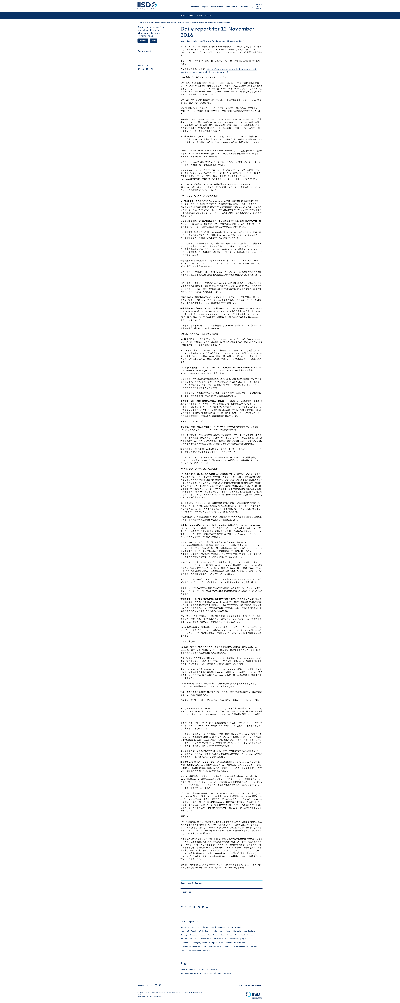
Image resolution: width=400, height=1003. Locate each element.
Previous (142, 40)
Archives (195, 7)
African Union (205, 939)
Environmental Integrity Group (194, 942)
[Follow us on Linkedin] (156, 985)
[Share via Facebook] (143, 69)
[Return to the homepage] (147, 6)
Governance (202, 969)
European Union (216, 942)
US (196, 939)
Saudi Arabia (213, 935)
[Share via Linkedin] (147, 69)
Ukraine (184, 939)
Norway (184, 935)
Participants (231, 7)
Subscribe (259, 4)
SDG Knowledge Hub (253, 985)
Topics (205, 7)
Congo (238, 927)
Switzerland (240, 935)
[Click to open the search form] (251, 7)
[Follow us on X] (147, 985)
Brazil (213, 927)
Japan (228, 931)
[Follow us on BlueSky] (160, 985)
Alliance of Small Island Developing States (232, 939)
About (258, 6)
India (215, 931)
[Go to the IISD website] (254, 995)
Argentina (185, 927)
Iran (221, 931)
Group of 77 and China (235, 942)
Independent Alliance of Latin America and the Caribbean (206, 946)
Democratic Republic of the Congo (196, 931)
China (230, 927)
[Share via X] (139, 69)
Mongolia (237, 931)
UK (191, 939)
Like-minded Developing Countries (196, 950)
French (208, 15)
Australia (196, 927)
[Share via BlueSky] (152, 69)
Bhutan (205, 927)
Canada (221, 927)
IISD (240, 985)
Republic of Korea (197, 935)
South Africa (226, 935)
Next (154, 40)
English (191, 15)
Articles (244, 7)
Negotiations (217, 7)
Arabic (199, 15)
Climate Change (188, 969)
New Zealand (249, 931)
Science (213, 969)
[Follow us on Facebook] (152, 985)
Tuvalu (250, 935)
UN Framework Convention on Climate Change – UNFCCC (206, 973)
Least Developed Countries (245, 946)
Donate (258, 8)
